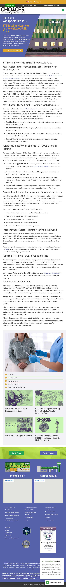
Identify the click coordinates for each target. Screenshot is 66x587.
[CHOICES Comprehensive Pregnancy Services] (19, 398)
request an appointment (41, 166)
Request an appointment (52, 273)
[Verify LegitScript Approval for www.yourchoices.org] (27, 535)
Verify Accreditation (48, 548)
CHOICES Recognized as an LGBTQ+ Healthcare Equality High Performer (47, 438)
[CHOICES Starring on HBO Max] (19, 425)
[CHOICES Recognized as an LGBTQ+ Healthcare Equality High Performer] (49, 425)
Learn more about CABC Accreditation (48, 550)
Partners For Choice (38, 584)
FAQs (7, 249)
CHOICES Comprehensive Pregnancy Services (16, 410)
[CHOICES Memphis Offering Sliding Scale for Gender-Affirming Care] (49, 398)
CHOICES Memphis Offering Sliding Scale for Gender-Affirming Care (47, 411)
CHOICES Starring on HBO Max (18, 436)
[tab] (33, 576)
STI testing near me (30, 109)
